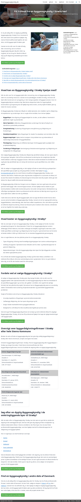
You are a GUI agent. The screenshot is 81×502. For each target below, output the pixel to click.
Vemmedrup (7, 451)
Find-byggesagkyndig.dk (10, 2)
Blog (69, 500)
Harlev (5, 438)
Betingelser (78, 500)
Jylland (51, 2)
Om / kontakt (70, 2)
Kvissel (5, 441)
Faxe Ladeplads (8, 447)
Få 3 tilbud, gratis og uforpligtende (40, 19)
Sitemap (73, 500)
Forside (45, 2)
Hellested (6, 444)
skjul (18, 68)
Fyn (56, 2)
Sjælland (61, 2)
